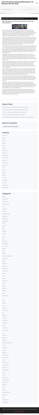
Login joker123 (5, 258)
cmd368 (3, 223)
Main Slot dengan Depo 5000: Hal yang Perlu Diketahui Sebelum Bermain (15, 107)
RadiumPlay (4, 288)
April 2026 (4, 145)
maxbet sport (4, 280)
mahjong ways (4, 265)
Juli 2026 (3, 138)
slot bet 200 (4, 337)
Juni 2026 (4, 140)
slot (3, 332)
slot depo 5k (4, 350)
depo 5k (3, 226)
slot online (4, 372)
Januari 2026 (4, 152)
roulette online (5, 295)
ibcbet (3, 228)
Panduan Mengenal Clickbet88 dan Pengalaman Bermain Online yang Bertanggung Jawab (18, 117)
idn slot (8, 18)
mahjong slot (4, 263)
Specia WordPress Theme (19, 411)
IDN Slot (25, 31)
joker (3, 238)
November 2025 (5, 157)
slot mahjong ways (5, 369)
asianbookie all (4, 199)
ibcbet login (4, 231)
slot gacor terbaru (5, 364)
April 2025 (4, 175)
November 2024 (5, 187)
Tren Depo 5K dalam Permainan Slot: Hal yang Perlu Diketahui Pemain (14, 112)
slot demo (4, 345)
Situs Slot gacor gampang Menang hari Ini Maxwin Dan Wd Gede (17, 3)
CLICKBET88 (4, 216)
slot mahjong (4, 367)
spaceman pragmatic (6, 392)
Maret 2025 (4, 177)
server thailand (5, 310)
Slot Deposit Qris (5, 357)
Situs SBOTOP (4, 327)
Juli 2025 (3, 167)
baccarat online (5, 201)
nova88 (3, 283)
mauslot (3, 275)
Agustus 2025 (4, 165)
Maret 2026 (4, 148)
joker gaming (4, 241)
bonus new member (5, 203)
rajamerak (4, 290)
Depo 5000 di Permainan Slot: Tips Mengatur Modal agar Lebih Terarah (15, 109)
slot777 (3, 387)
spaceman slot (5, 394)
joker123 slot (4, 246)
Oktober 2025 (4, 160)
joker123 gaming (5, 243)
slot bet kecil (4, 340)
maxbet (3, 278)
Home (21, 9)
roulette (3, 293)
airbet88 (3, 196)
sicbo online (4, 317)
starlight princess (5, 399)
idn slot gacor (16, 18)
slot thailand (4, 384)
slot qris (3, 374)
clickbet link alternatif (6, 213)
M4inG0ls (4, 18)
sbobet (3, 300)
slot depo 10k (4, 347)
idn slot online (21, 18)
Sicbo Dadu (4, 315)
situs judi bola (4, 320)
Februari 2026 (4, 150)
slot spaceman (5, 382)
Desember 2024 (5, 185)
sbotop (3, 305)
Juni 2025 (4, 170)
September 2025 (5, 162)
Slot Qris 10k (4, 377)
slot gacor (4, 360)
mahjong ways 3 (5, 270)
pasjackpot (4, 285)
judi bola (3, 251)
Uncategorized (5, 402)
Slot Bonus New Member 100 (7, 342)
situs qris (4, 325)
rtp (2, 298)
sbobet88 (4, 303)
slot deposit (4, 352)
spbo (3, 397)
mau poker (4, 273)
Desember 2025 (5, 155)
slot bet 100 (4, 335)
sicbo (3, 313)
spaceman (4, 389)
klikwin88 (3, 253)
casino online (4, 208)
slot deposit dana (5, 355)
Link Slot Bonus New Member (7, 256)
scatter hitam (4, 308)
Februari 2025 (4, 180)
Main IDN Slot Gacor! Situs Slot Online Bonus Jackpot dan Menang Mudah (18, 22)
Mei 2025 (4, 172)
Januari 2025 (4, 182)
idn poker (4, 233)
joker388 (4, 248)
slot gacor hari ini (5, 362)
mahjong (3, 260)
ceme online (4, 211)
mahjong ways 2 (5, 268)
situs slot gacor (5, 330)
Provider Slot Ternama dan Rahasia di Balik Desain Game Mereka (13, 114)
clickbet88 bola (5, 218)
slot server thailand (5, 379)
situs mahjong (4, 322)
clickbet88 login (5, 221)
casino (3, 206)
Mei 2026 (4, 143)
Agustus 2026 (4, 135)
